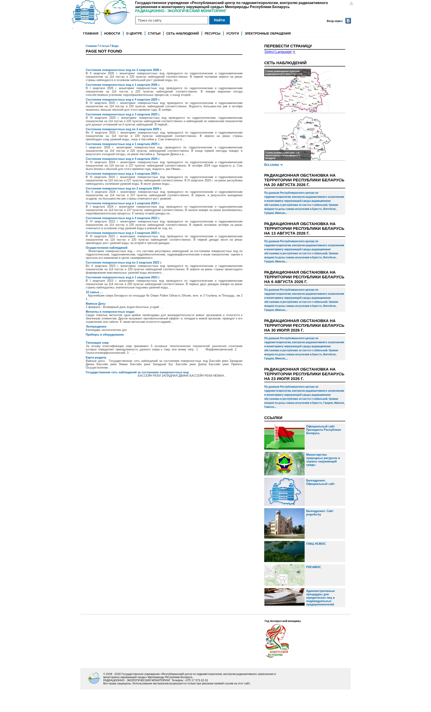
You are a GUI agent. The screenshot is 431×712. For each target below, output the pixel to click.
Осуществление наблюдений (107, 247)
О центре (134, 33)
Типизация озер (97, 342)
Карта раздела (96, 357)
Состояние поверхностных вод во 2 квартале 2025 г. (124, 129)
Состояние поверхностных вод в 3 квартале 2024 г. (123, 173)
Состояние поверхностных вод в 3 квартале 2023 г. (123, 233)
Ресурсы (212, 33)
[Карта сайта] (351, 4)
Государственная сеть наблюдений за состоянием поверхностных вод (137, 372)
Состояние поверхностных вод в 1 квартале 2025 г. (123, 144)
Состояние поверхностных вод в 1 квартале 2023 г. (123, 277)
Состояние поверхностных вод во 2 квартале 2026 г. (124, 70)
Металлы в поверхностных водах (110, 311)
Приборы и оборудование (105, 334)
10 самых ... (94, 292)
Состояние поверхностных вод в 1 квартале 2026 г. (123, 84)
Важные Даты (96, 303)
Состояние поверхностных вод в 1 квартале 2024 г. (123, 203)
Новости (112, 33)
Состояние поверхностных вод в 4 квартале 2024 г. (123, 158)
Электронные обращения (268, 33)
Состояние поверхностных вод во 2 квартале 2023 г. (124, 262)
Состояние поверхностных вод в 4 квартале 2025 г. (123, 99)
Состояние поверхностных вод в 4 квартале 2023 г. (123, 218)
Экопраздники (96, 326)
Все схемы (271, 164)
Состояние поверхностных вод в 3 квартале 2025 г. (123, 114)
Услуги (232, 33)
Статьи (154, 33)
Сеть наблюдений (182, 33)
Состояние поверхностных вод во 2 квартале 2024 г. (124, 188)
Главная (90, 33)
